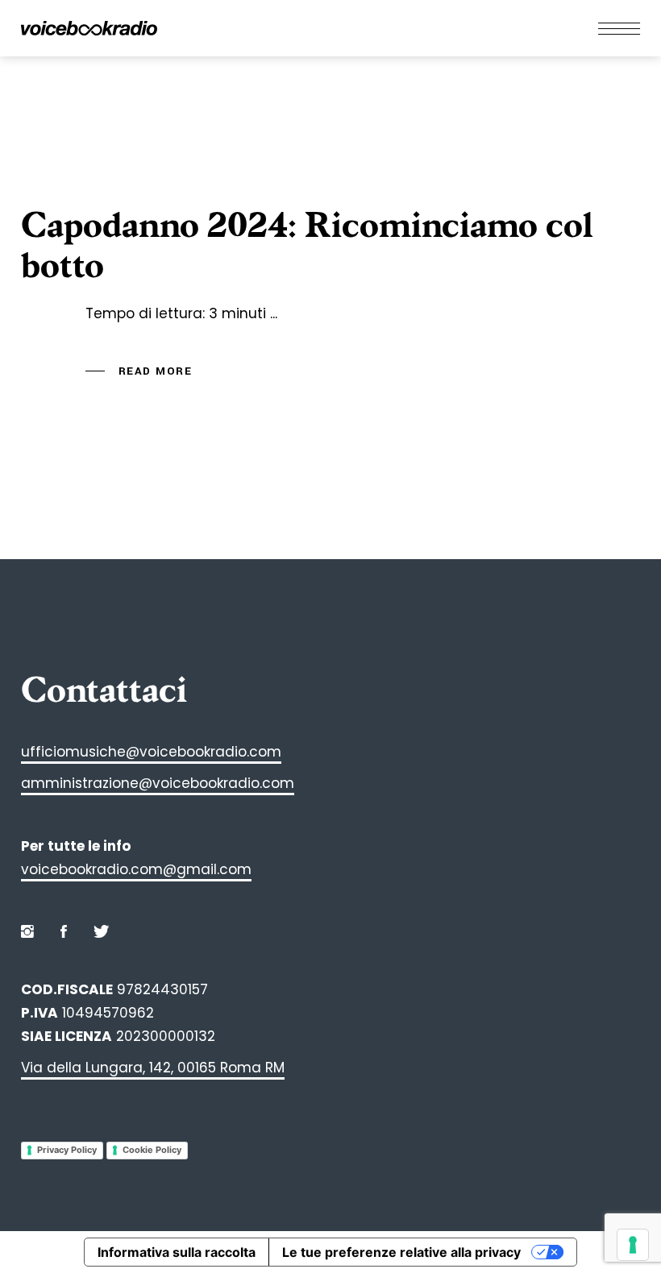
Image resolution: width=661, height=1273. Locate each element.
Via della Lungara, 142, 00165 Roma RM (153, 1067)
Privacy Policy (67, 1149)
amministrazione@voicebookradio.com (157, 783)
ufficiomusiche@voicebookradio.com (151, 751)
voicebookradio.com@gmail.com (136, 869)
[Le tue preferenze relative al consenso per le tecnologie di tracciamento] (632, 1244)
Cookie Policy (152, 1149)
